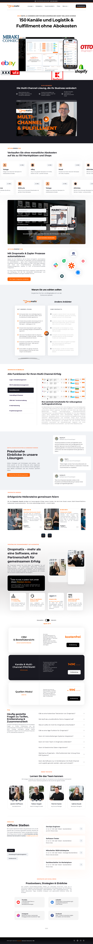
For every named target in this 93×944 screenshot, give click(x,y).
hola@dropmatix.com (32, 836)
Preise (58, 6)
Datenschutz (29, 940)
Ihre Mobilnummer (22, 224)
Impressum (24, 940)
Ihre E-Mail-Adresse (23, 215)
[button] (30, 6)
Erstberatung (73, 645)
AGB (33, 940)
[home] (13, 6)
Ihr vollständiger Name (24, 207)
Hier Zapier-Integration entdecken (19, 279)
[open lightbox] (46, 121)
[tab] (21, 379)
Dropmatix (19, 940)
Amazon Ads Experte (55, 601)
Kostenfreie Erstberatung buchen (18, 475)
